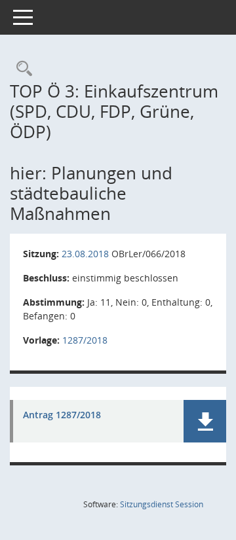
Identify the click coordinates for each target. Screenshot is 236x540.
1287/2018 (85, 340)
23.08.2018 (85, 253)
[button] (205, 421)
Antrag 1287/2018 (62, 415)
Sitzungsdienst (161, 504)
